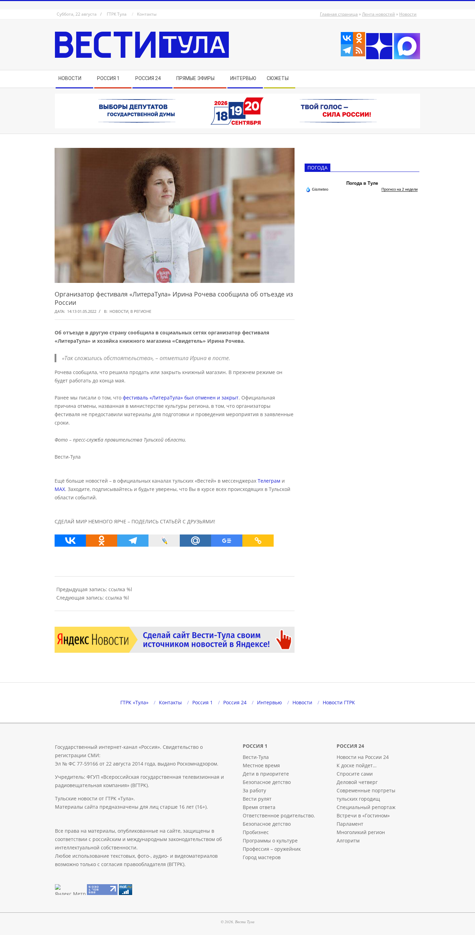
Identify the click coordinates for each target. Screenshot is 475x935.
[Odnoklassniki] (359, 38)
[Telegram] (347, 50)
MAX (60, 489)
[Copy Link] (258, 540)
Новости (408, 14)
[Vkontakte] (347, 38)
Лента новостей (378, 14)
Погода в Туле (362, 183)
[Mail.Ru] (195, 540)
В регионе (140, 311)
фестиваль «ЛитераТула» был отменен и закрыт (181, 397)
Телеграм (269, 480)
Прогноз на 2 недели (399, 189)
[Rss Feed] (359, 50)
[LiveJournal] (164, 540)
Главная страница (339, 14)
